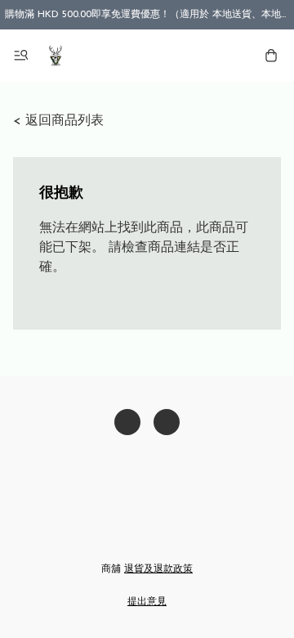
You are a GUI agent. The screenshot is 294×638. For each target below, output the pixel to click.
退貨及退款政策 (158, 569)
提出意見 (147, 602)
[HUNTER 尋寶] (55, 56)
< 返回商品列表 (58, 121)
